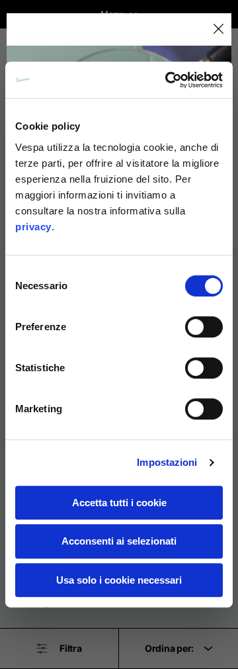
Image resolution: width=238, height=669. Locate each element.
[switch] (204, 326)
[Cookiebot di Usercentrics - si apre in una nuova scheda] (168, 80)
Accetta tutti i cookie (119, 502)
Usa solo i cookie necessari (119, 580)
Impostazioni (167, 462)
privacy (33, 226)
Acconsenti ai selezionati (119, 541)
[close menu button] (217, 29)
